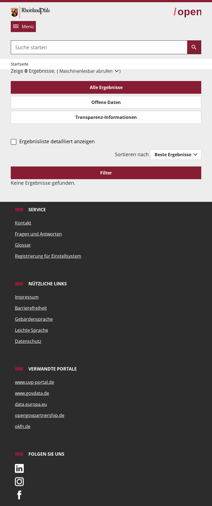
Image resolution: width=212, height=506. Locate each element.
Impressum (27, 297)
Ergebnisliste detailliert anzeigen (57, 141)
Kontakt (23, 223)
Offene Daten (106, 102)
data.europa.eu (31, 404)
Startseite (19, 64)
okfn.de (22, 426)
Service (36, 210)
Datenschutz (28, 341)
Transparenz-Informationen (106, 117)
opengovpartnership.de (39, 415)
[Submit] (194, 47)
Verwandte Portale (52, 369)
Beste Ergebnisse (173, 155)
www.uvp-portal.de (34, 382)
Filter (106, 173)
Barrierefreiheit (31, 308)
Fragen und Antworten (38, 234)
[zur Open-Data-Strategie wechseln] (187, 12)
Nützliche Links (47, 284)
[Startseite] (30, 11)
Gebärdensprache (34, 319)
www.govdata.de (32, 393)
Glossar (23, 245)
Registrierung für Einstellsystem (48, 256)
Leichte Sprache (31, 330)
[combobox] (99, 47)
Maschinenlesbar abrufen (86, 71)
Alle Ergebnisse (106, 87)
